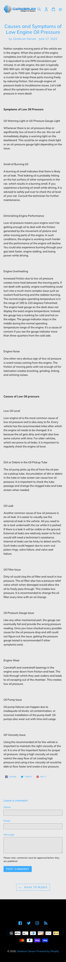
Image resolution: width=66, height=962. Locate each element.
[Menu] (60, 9)
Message (9, 834)
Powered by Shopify (47, 951)
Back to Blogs (35, 887)
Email (7, 820)
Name (7, 807)
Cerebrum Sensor (26, 951)
